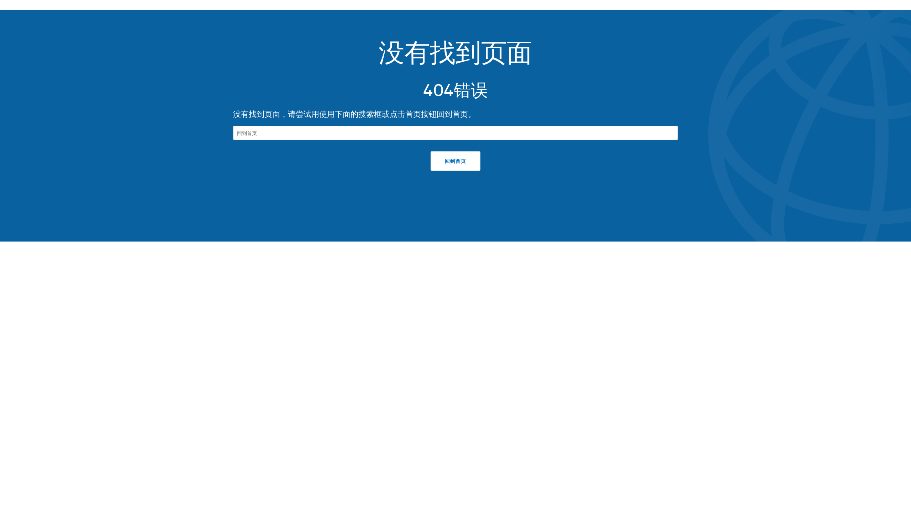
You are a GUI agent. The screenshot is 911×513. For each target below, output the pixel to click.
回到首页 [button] (455, 160)
